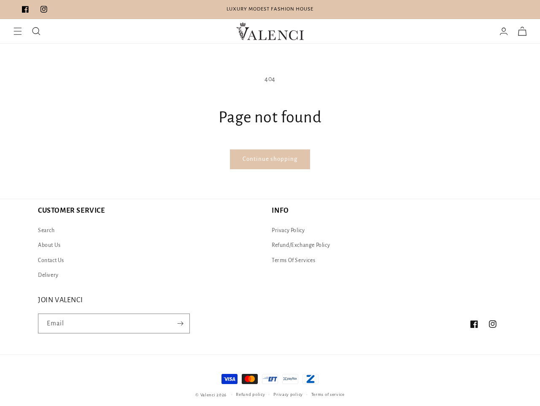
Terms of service (328, 394)
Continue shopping (270, 159)
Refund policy (250, 394)
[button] (17, 31)
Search (46, 230)
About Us (49, 245)
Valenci (208, 394)
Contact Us (51, 260)
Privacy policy (288, 394)
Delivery (48, 275)
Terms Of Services (293, 260)
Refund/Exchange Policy (301, 245)
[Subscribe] (180, 323)
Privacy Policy (288, 230)
